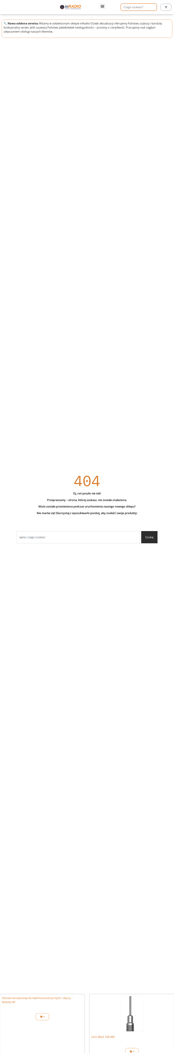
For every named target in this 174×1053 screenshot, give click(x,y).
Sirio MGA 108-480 (103, 1037)
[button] (102, 6)
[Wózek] (165, 7)
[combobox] (78, 537)
